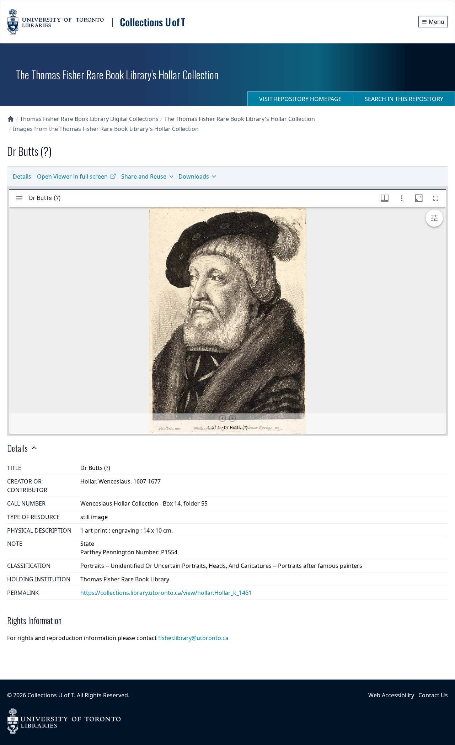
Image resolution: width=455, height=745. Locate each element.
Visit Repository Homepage (300, 99)
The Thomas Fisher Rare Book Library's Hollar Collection (239, 119)
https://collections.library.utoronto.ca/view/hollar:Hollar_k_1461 (166, 593)
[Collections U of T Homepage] (10, 118)
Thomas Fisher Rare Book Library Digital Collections (89, 119)
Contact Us (433, 695)
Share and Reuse (143, 176)
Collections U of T (50, 695)
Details (22, 176)
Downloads (193, 176)
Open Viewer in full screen (72, 176)
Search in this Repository (404, 99)
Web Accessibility (391, 695)
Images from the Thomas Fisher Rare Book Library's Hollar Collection (106, 129)
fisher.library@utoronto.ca (193, 638)
